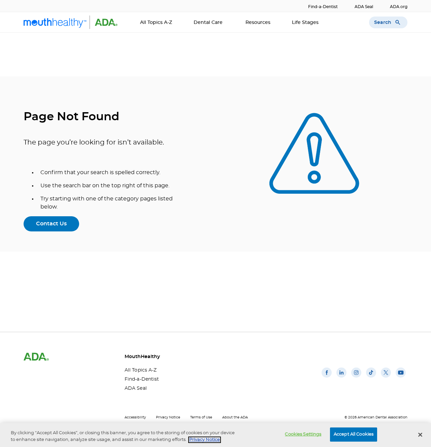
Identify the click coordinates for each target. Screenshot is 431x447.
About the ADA (235, 417)
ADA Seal (364, 7)
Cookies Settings (303, 434)
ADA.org (398, 7)
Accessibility (135, 417)
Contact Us (51, 223)
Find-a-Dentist (323, 7)
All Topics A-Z (156, 22)
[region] (215, 435)
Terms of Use (201, 417)
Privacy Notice (168, 417)
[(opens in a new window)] (326, 377)
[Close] (420, 434)
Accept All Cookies (353, 434)
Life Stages (306, 22)
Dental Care (209, 22)
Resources (257, 22)
